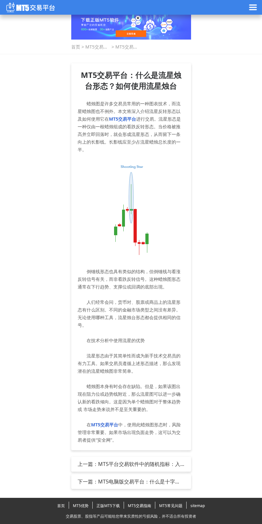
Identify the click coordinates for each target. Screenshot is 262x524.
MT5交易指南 (96, 47)
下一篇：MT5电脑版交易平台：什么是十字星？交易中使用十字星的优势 (126, 481)
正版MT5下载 (108, 505)
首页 (75, 47)
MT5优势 (81, 505)
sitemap (197, 505)
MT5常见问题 (170, 505)
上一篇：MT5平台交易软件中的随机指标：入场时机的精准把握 (129, 464)
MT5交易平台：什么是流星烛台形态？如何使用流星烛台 (126, 47)
